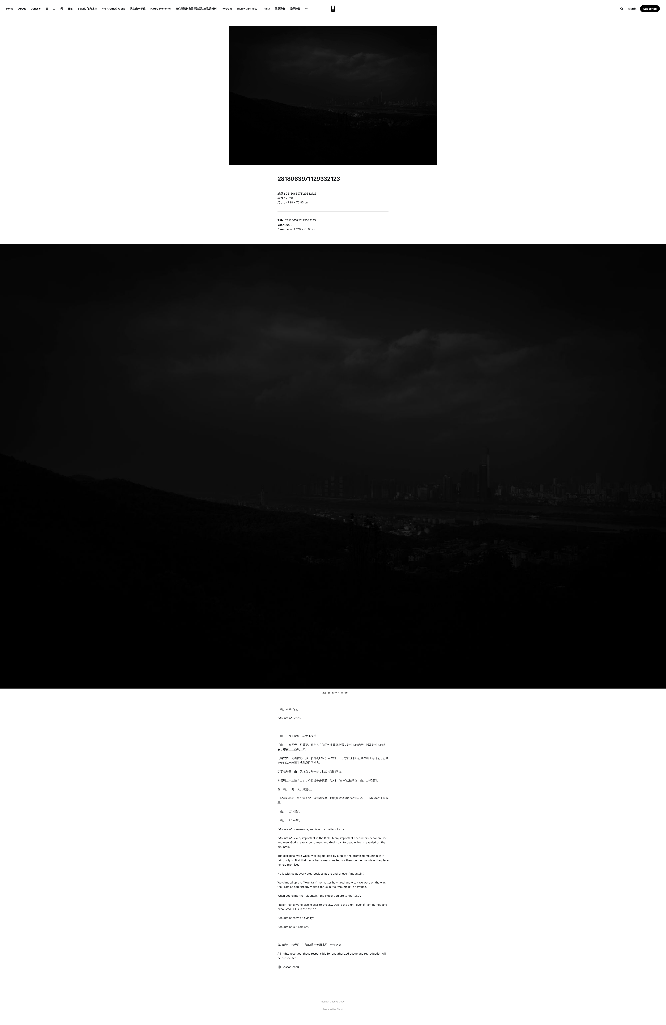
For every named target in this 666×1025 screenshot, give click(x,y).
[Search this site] (621, 8)
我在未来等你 (137, 8)
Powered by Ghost (333, 1009)
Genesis (36, 8)
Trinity (266, 8)
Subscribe (650, 8)
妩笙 (70, 8)
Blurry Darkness (247, 8)
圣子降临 (295, 8)
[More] (306, 8)
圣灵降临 (280, 8)
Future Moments (160, 8)
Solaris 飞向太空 (87, 8)
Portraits (227, 8)
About (22, 8)
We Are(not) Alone (113, 8)
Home (9, 8)
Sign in (632, 8)
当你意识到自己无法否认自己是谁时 (196, 8)
